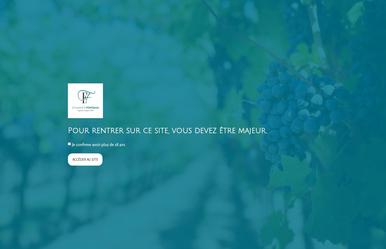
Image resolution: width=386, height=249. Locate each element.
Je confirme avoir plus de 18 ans (98, 144)
